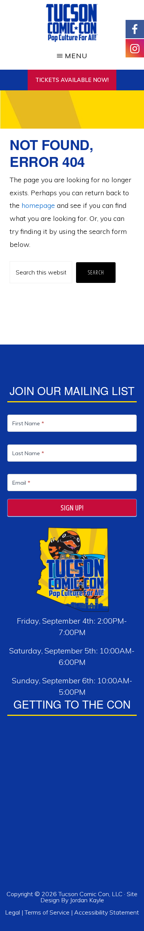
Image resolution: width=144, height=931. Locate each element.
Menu (76, 55)
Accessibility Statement (106, 912)
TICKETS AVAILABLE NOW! (72, 80)
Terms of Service (47, 912)
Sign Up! (72, 507)
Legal (13, 912)
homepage (38, 205)
